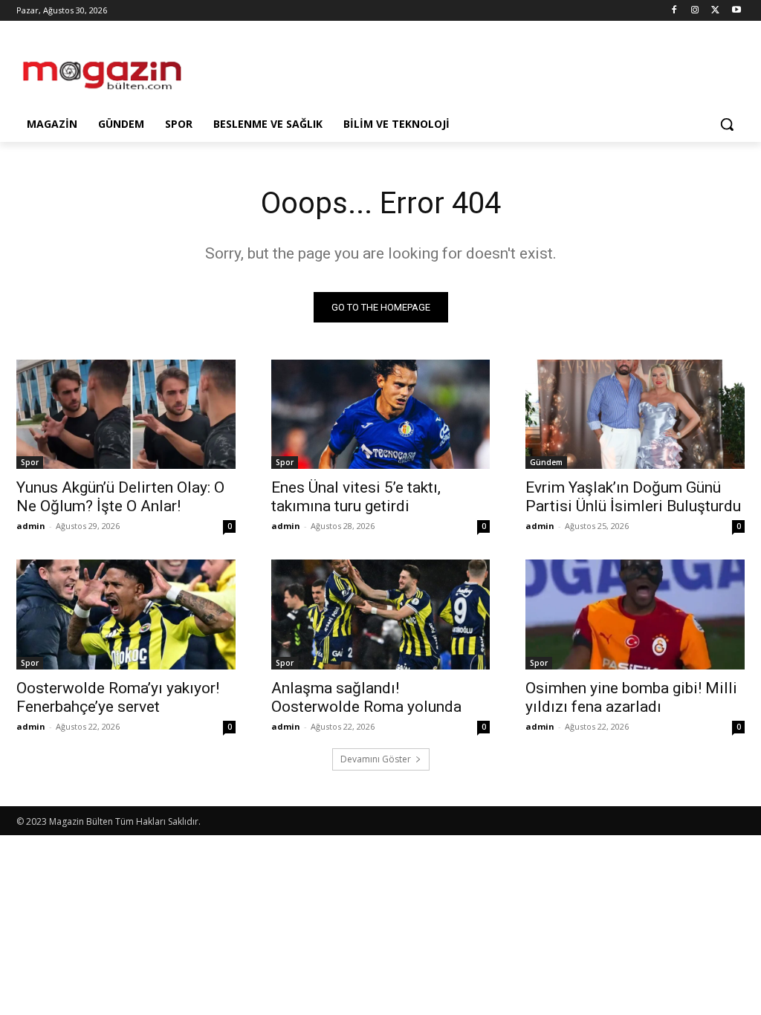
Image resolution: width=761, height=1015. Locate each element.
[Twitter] (715, 10)
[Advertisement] (365, 68)
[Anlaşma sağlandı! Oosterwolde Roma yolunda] (380, 614)
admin (30, 525)
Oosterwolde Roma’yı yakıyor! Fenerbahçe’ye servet (117, 697)
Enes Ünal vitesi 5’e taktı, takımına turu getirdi (356, 497)
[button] (727, 124)
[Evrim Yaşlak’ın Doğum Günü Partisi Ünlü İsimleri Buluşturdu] (635, 414)
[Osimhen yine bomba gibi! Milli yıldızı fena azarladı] (635, 614)
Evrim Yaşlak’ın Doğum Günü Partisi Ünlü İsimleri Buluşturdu (633, 497)
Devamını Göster (375, 759)
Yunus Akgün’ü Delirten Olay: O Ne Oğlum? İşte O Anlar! (120, 497)
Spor (30, 462)
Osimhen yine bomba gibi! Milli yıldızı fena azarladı (631, 697)
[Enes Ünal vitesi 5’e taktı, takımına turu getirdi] (380, 414)
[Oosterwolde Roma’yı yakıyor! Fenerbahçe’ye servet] (126, 614)
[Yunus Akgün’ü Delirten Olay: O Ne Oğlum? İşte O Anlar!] (126, 414)
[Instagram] (695, 10)
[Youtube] (736, 10)
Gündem (546, 462)
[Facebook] (674, 10)
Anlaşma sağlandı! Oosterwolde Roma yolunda (366, 697)
